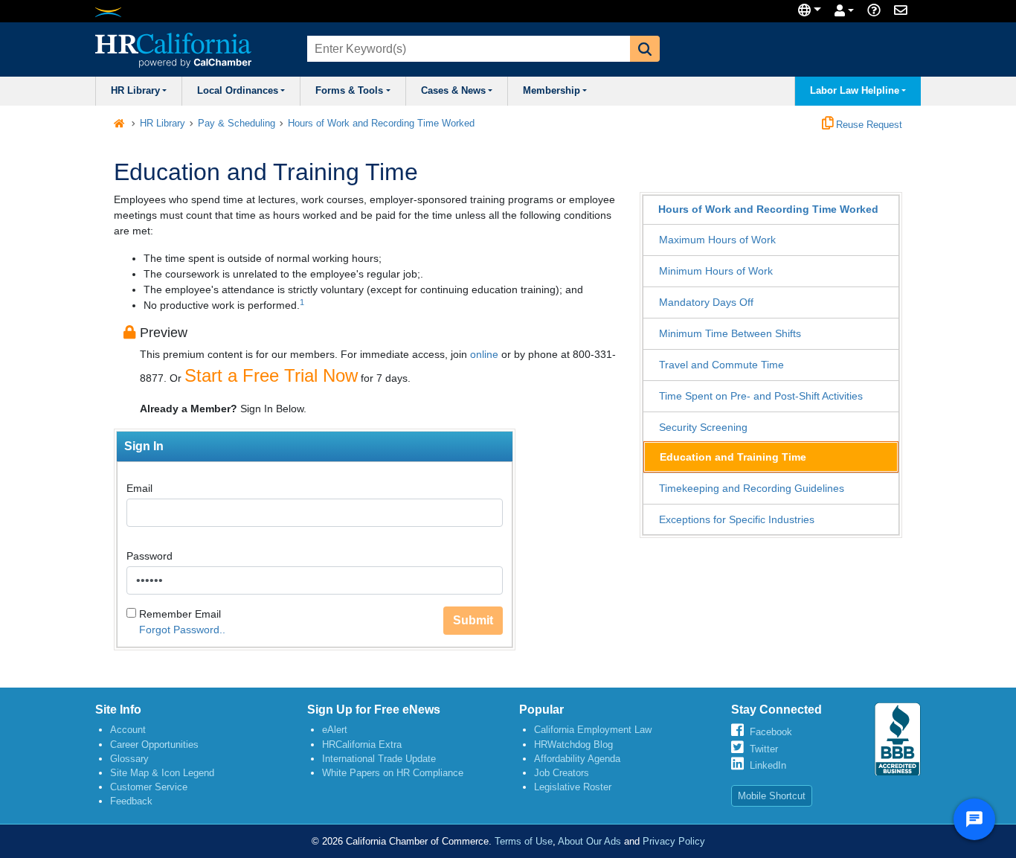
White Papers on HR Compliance (392, 772)
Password (149, 556)
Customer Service (148, 787)
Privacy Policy (674, 841)
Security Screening (703, 427)
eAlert (334, 729)
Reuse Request (867, 125)
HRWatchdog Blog (573, 744)
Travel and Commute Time (721, 365)
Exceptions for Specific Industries (736, 519)
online (484, 354)
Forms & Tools (349, 91)
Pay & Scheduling (236, 123)
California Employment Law (593, 729)
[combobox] (467, 49)
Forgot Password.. (182, 630)
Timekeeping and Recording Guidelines (751, 488)
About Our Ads (589, 841)
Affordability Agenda (577, 758)
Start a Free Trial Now (271, 375)
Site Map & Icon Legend (162, 772)
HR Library (135, 91)
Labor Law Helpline (854, 91)
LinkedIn (768, 765)
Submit (473, 620)
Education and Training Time (733, 457)
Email (139, 488)
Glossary (129, 758)
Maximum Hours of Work (717, 240)
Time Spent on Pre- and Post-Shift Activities (761, 396)
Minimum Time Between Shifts (730, 333)
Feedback (131, 801)
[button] (645, 49)
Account (128, 729)
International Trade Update (379, 758)
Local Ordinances (237, 91)
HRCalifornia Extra (362, 744)
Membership (551, 91)
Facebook (771, 731)
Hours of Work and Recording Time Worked (381, 123)
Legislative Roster (572, 787)
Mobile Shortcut (772, 795)
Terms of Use (524, 841)
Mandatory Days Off (706, 302)
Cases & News (453, 91)
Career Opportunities (154, 744)
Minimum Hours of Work (716, 271)
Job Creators (561, 772)
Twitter (764, 749)
